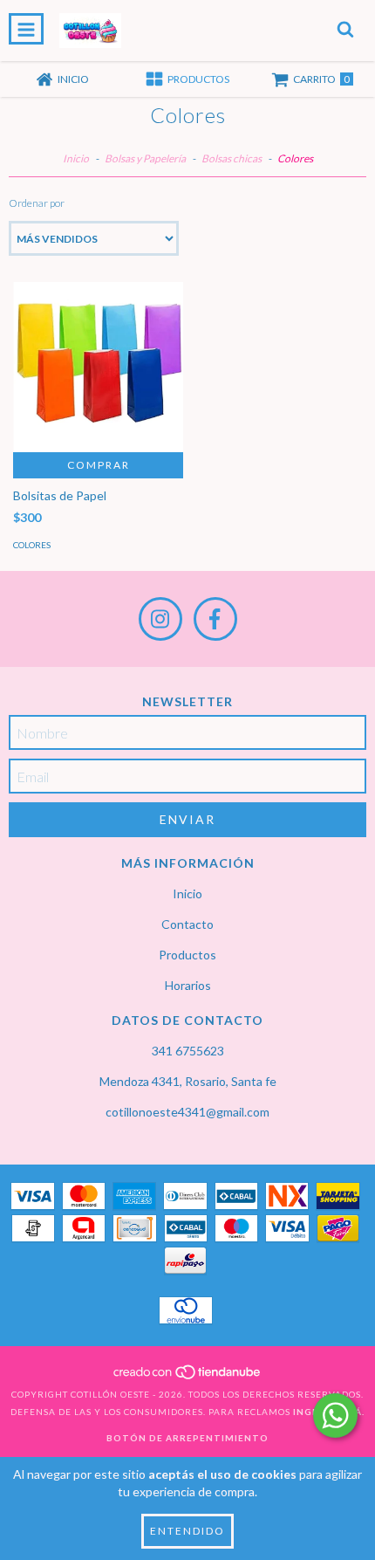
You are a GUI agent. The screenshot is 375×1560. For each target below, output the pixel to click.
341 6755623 (188, 1050)
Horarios (188, 985)
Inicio (76, 158)
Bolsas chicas (232, 158)
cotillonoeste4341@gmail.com (187, 1111)
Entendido (187, 1530)
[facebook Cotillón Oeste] (215, 619)
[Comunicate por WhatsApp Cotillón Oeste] (335, 1415)
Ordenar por (37, 203)
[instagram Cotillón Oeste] (160, 619)
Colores (32, 544)
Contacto (187, 924)
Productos (187, 954)
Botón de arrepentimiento (187, 1438)
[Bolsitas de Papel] (98, 367)
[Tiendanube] (188, 1376)
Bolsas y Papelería (145, 158)
